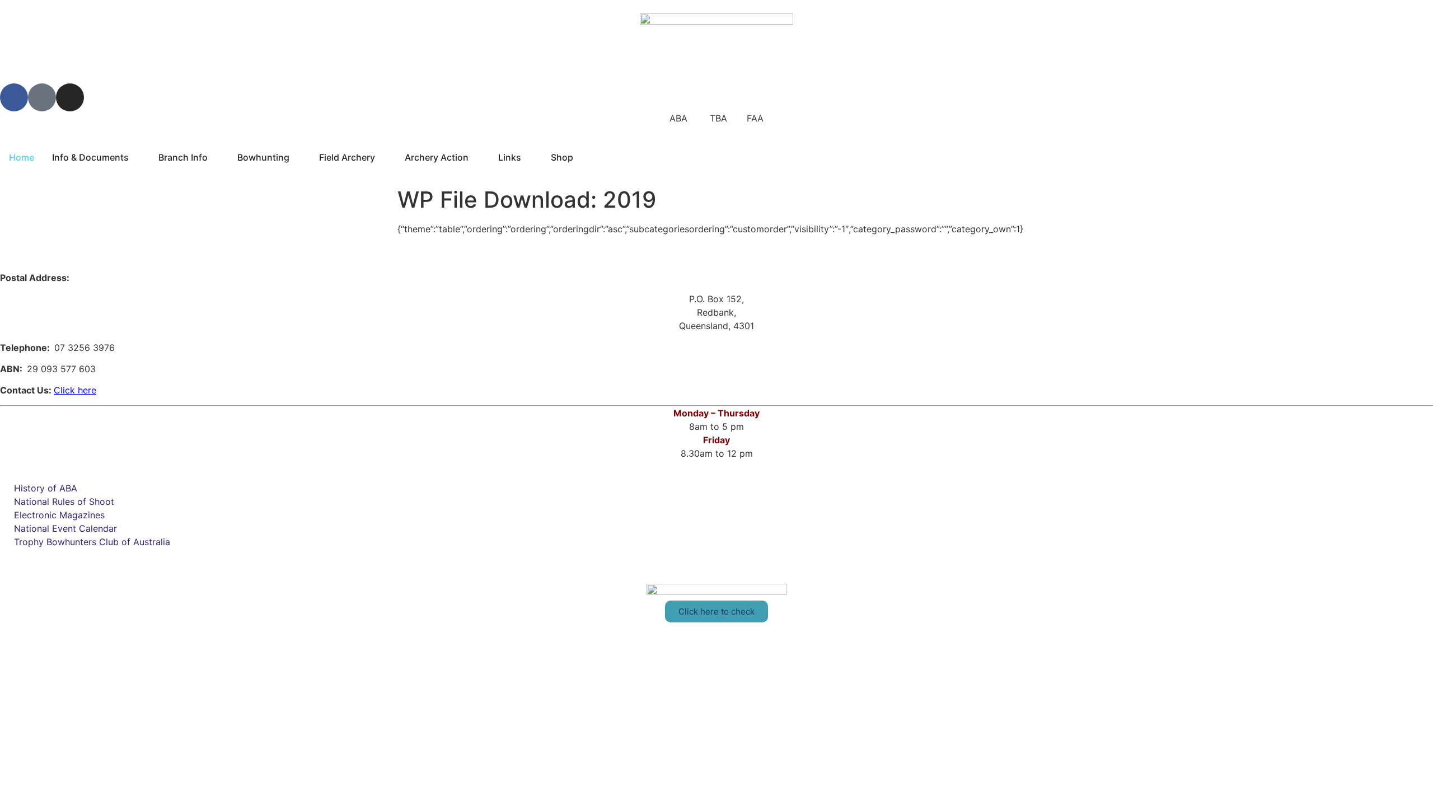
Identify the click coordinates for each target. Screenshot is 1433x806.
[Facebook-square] (42, 97)
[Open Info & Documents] (136, 157)
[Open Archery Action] (475, 157)
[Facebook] (14, 97)
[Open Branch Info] (214, 157)
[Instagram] (70, 97)
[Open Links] (528, 157)
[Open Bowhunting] (296, 157)
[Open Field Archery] (382, 157)
